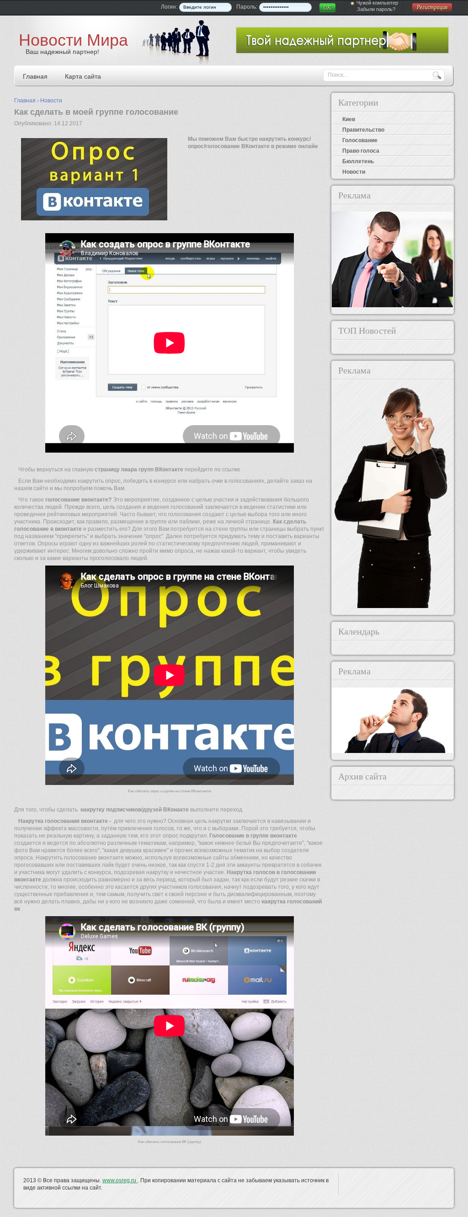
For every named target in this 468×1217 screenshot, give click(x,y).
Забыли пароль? (376, 9)
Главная (35, 76)
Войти (327, 7)
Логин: (169, 7)
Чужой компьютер (377, 2)
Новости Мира (73, 40)
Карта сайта (83, 76)
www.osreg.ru (120, 1180)
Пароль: (246, 7)
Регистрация (432, 7)
